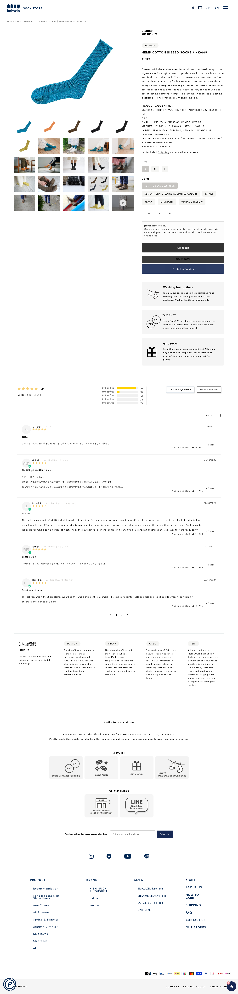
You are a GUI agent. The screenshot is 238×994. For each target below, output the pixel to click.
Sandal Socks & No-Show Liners (47, 897)
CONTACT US (196, 920)
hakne (94, 898)
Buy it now (183, 259)
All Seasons (41, 912)
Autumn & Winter (45, 926)
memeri (95, 905)
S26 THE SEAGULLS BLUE (159, 185)
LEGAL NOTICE (220, 986)
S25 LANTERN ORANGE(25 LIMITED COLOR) (170, 193)
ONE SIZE (144, 910)
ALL (35, 948)
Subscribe (165, 834)
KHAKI (209, 193)
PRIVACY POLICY (194, 986)
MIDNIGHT (167, 201)
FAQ (189, 912)
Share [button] (211, 444)
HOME (11, 21)
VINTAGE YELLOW (192, 201)
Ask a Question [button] (182, 389)
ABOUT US (194, 887)
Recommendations (46, 888)
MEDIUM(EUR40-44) (151, 895)
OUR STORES (196, 927)
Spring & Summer (46, 919)
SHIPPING (193, 905)
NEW (19, 21)
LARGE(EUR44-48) (150, 903)
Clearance (40, 941)
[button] (194, 447)
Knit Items (40, 934)
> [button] (128, 614)
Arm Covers (41, 905)
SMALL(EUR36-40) (150, 888)
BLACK (148, 201)
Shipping (163, 152)
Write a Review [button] (209, 389)
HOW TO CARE (192, 896)
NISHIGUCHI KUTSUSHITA (99, 890)
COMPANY (172, 986)
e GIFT (191, 880)
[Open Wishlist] (231, 986)
